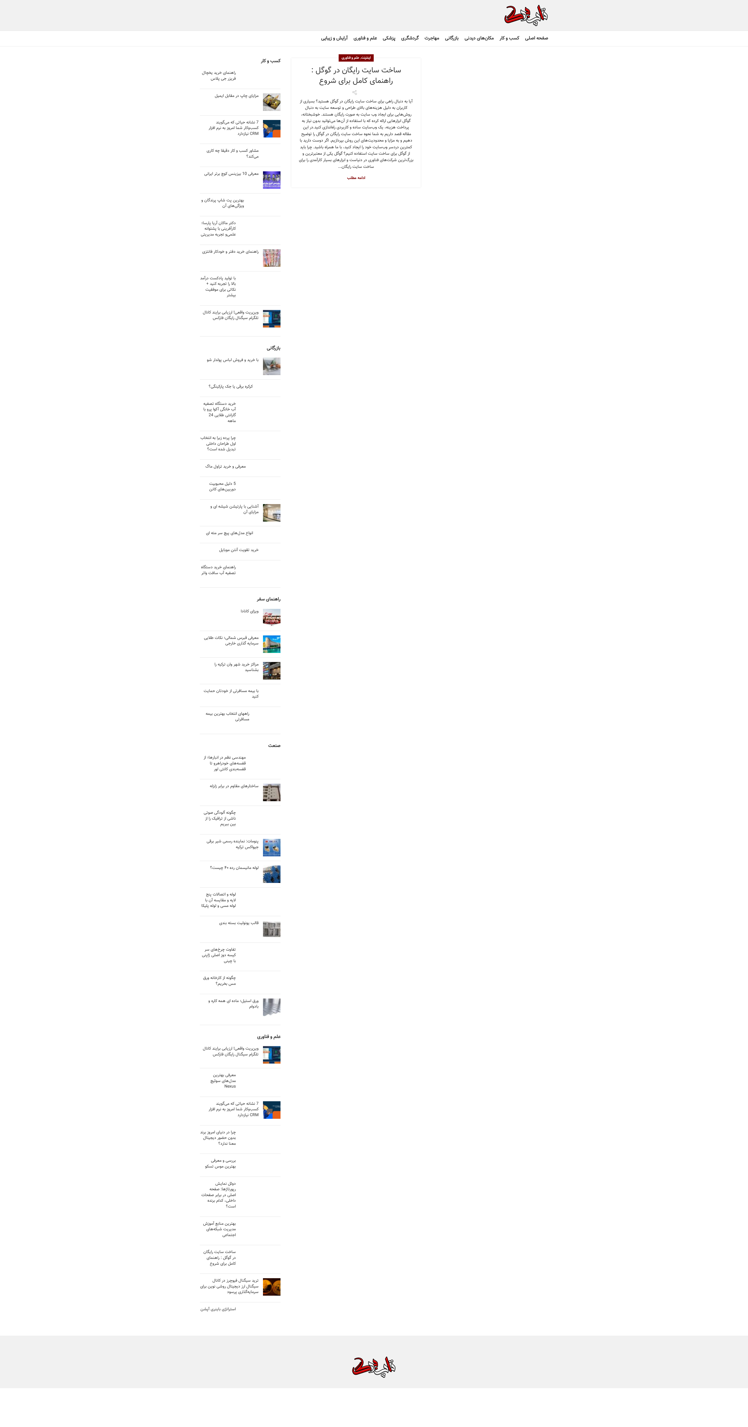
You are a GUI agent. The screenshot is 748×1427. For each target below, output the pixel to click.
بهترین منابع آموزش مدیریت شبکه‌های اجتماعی (219, 1229)
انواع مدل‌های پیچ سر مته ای (229, 533)
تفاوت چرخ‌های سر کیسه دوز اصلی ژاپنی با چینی (219, 955)
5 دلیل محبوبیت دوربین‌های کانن (222, 487)
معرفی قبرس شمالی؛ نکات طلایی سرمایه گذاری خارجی (231, 641)
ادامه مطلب (356, 178)
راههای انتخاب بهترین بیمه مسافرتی (227, 717)
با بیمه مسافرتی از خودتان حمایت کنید (231, 694)
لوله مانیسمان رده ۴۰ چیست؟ (234, 868)
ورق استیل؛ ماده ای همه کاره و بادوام (233, 1004)
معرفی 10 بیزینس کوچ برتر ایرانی (231, 174)
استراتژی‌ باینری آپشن (218, 1309)
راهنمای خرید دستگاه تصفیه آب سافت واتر (218, 570)
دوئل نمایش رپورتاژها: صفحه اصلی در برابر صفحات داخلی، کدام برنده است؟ (218, 1195)
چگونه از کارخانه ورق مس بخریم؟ (219, 981)
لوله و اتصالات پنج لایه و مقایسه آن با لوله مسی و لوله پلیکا (218, 900)
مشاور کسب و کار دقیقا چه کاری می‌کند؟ (233, 154)
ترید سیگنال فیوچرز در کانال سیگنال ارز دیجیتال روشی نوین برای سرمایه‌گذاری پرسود (229, 1286)
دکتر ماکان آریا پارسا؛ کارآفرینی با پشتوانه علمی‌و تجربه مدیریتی (218, 229)
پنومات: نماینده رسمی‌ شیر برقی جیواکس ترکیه (233, 844)
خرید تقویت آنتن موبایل (239, 550)
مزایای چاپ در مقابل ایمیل (237, 96)
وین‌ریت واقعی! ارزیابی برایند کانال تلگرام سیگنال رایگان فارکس (231, 315)
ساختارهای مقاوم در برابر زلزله (234, 786)
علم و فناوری (350, 57)
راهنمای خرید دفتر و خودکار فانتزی (230, 252)
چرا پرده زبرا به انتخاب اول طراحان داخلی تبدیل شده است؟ (218, 444)
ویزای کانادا (250, 611)
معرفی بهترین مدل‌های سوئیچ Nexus (223, 1081)
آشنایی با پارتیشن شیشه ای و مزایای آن (234, 509)
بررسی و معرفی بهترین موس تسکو (220, 1164)
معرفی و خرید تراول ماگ (225, 467)
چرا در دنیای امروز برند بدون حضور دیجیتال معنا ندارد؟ (218, 1138)
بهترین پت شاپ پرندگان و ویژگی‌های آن (222, 203)
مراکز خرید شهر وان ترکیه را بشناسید (236, 667)
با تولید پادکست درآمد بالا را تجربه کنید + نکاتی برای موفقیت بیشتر (218, 287)
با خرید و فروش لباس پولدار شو (233, 360)
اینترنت (366, 57)
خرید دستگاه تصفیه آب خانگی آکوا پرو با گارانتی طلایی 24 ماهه (219, 412)
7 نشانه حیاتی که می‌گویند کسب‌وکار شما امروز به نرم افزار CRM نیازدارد (234, 128)
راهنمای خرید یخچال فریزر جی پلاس (219, 76)
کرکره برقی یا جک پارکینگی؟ (231, 387)
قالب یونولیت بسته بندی (239, 923)
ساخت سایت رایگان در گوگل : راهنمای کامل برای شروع (356, 76)
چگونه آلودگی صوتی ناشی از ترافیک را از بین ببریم (220, 818)
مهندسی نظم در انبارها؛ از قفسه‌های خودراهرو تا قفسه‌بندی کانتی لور (225, 763)
